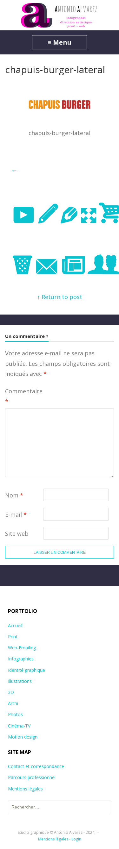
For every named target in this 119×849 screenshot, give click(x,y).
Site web (17, 533)
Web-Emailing (22, 648)
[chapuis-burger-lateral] (59, 110)
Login (76, 839)
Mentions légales (25, 789)
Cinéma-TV (19, 726)
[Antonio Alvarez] (59, 15)
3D (11, 692)
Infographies (21, 659)
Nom (14, 495)
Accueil (15, 625)
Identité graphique (26, 670)
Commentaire (24, 396)
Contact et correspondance (36, 766)
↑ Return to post (59, 297)
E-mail (16, 514)
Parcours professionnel (32, 777)
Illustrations (20, 681)
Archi (13, 703)
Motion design (22, 737)
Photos (15, 714)
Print (12, 637)
